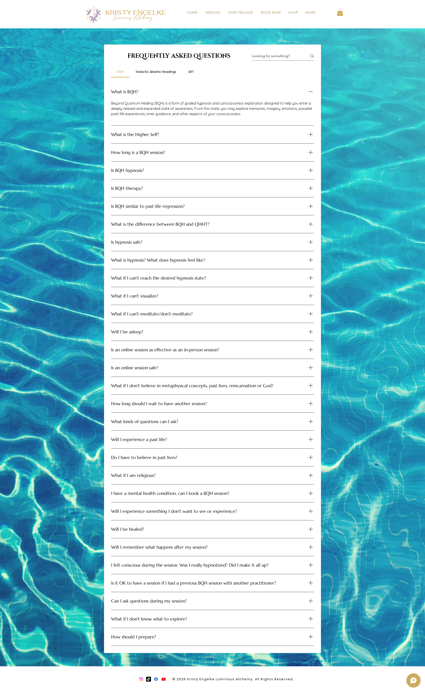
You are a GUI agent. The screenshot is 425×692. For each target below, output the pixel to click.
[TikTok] (148, 679)
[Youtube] (163, 679)
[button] (340, 12)
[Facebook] (156, 679)
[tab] (120, 72)
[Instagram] (141, 679)
